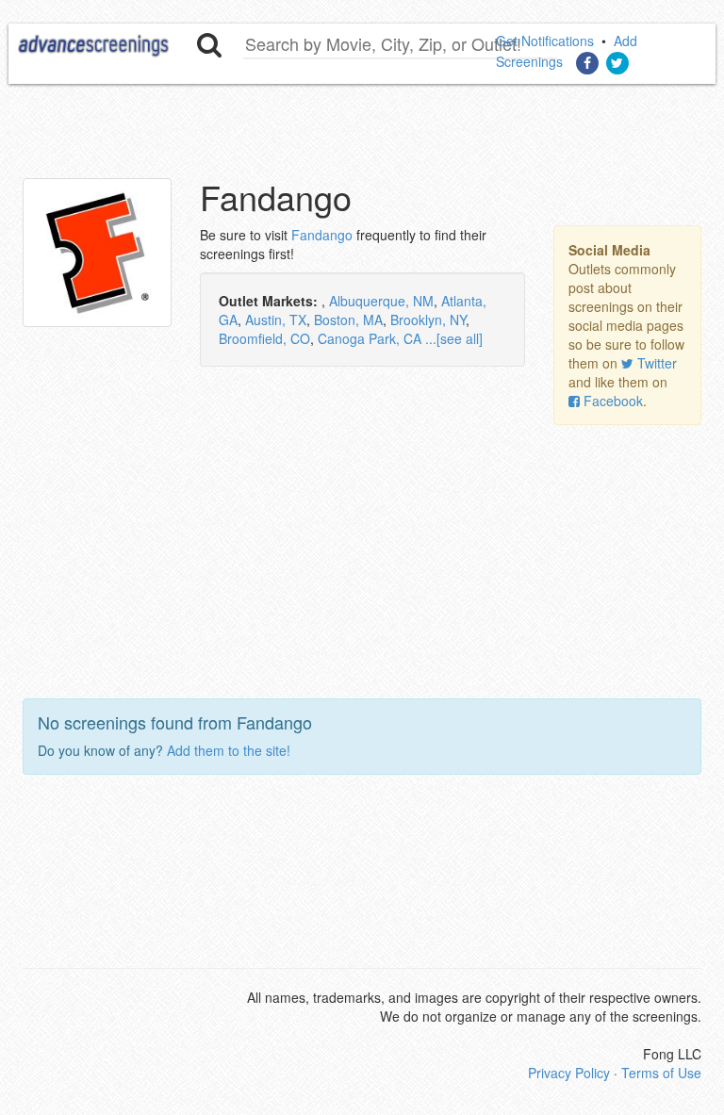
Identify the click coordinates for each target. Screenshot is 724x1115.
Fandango (322, 234)
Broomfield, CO (264, 338)
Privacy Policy (569, 1072)
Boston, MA (348, 319)
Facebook (613, 400)
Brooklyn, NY (428, 319)
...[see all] (454, 338)
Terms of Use (661, 1072)
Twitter (657, 362)
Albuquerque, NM (381, 300)
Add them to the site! (228, 750)
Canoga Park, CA (369, 338)
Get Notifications (545, 40)
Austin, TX (275, 319)
